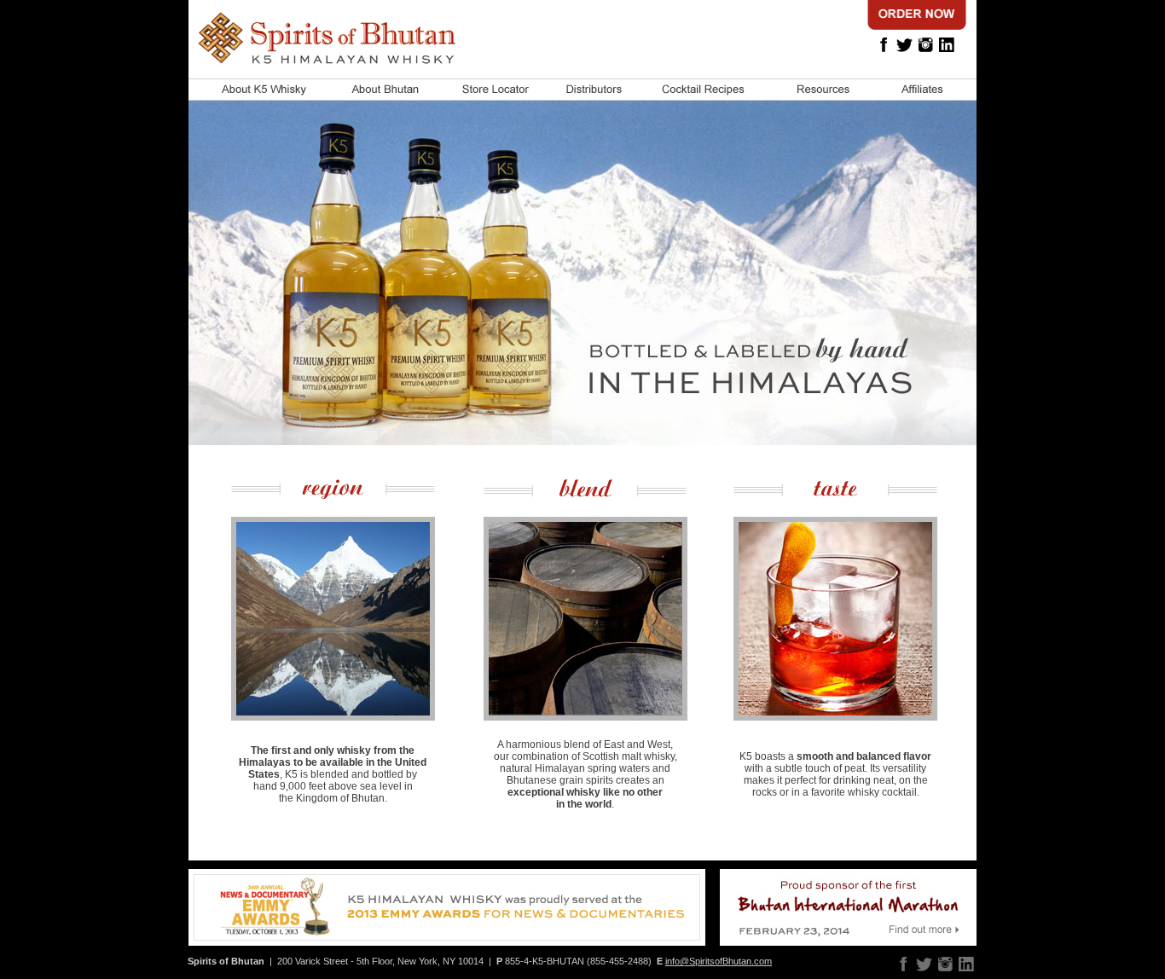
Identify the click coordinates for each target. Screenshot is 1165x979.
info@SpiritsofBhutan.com (718, 961)
